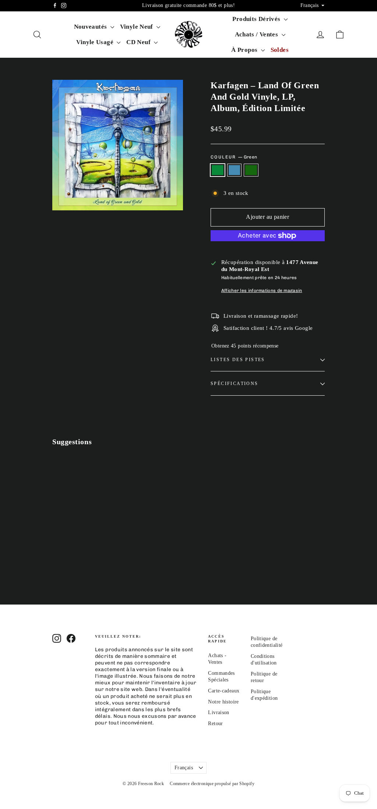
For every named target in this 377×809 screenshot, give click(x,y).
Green (218, 170)
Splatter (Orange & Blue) (235, 170)
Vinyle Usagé (95, 42)
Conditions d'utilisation (264, 659)
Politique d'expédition (264, 695)
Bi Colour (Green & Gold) (251, 170)
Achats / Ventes (257, 34)
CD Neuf (139, 42)
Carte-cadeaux (223, 691)
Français (184, 767)
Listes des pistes (238, 359)
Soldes (280, 49)
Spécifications (234, 383)
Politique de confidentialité (266, 642)
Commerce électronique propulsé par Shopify (212, 783)
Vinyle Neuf (137, 26)
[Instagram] (63, 5)
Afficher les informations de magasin (261, 290)
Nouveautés (91, 26)
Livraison (218, 712)
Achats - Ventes (217, 659)
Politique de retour (264, 677)
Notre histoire (223, 702)
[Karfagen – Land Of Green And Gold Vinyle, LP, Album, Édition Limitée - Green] (57, 576)
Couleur (234, 157)
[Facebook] (54, 5)
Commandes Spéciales (221, 676)
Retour (215, 723)
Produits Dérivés (257, 18)
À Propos (245, 49)
